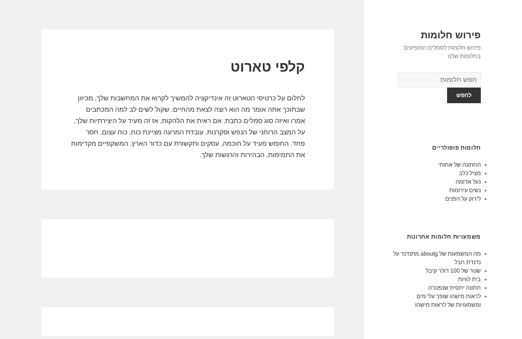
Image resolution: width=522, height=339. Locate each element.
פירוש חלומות (451, 35)
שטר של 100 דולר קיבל (453, 271)
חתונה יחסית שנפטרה (454, 288)
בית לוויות (469, 279)
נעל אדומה (468, 182)
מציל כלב (470, 173)
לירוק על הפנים (463, 199)
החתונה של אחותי (459, 165)
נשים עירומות (465, 190)
